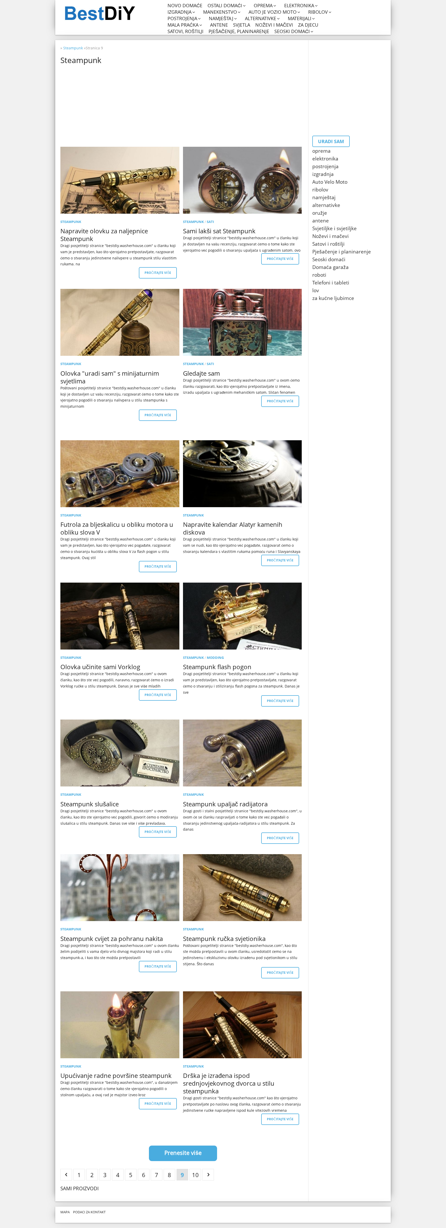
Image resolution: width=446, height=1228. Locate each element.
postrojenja (182, 18)
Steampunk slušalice (89, 804)
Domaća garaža (330, 267)
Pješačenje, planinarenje (239, 31)
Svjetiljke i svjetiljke (334, 228)
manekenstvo (220, 12)
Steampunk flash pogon (217, 666)
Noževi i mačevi (274, 25)
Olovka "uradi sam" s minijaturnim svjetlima (109, 377)
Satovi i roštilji (328, 244)
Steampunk (70, 221)
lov (315, 290)
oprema (263, 6)
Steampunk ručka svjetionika (224, 938)
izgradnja (180, 12)
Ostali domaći (225, 6)
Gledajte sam (201, 373)
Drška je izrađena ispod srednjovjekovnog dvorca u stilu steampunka (228, 1083)
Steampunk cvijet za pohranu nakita (111, 938)
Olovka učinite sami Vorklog (100, 666)
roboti (319, 275)
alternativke (260, 18)
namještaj (221, 18)
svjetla (241, 25)
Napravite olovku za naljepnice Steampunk (104, 235)
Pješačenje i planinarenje (341, 251)
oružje (319, 213)
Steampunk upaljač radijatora (225, 804)
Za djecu (308, 25)
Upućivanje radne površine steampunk (116, 1075)
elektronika (299, 6)
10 (195, 1175)
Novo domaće (185, 6)
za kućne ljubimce (333, 298)
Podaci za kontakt (89, 1212)
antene (219, 25)
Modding (215, 657)
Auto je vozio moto (273, 12)
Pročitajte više (158, 273)
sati (210, 221)
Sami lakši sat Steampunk (219, 231)
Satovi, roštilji (185, 31)
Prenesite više (183, 1152)
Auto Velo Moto (329, 182)
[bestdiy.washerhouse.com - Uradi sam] (112, 13)
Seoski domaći (292, 31)
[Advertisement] (215, 105)
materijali (299, 18)
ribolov (318, 12)
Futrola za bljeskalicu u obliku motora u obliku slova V (116, 528)
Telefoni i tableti (330, 282)
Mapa (65, 1212)
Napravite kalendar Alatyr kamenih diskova (232, 528)
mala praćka (183, 25)
